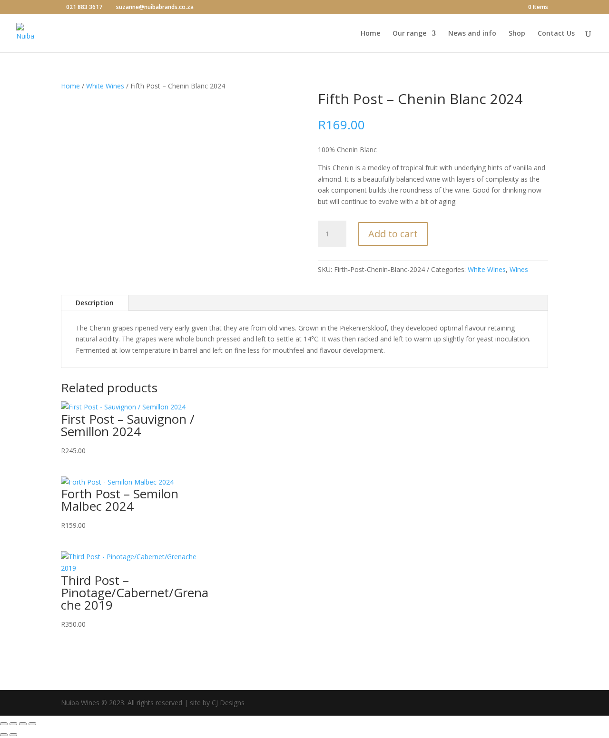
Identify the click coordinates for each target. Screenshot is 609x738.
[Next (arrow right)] (13, 734)
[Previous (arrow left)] (4, 734)
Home (370, 34)
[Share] (23, 723)
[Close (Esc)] (32, 723)
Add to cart (393, 233)
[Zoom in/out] (4, 723)
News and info (472, 34)
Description (95, 302)
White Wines (105, 85)
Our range (409, 34)
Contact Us (556, 34)
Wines (519, 269)
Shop (517, 34)
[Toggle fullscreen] (13, 723)
